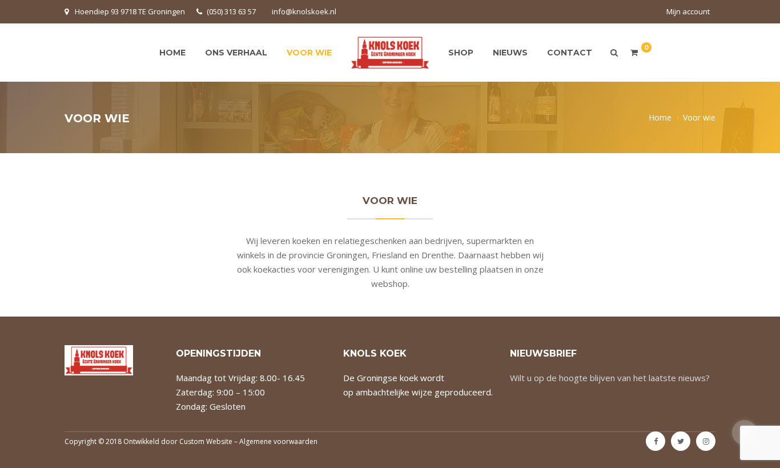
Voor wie (309, 52)
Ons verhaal (236, 52)
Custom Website (205, 441)
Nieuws (510, 52)
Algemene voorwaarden (278, 441)
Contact (569, 52)
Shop (460, 52)
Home (172, 52)
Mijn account (688, 11)
